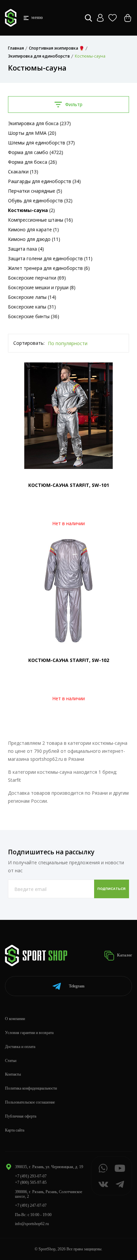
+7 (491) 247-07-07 (31, 1205)
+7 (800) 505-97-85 (31, 1182)
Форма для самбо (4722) (35, 152)
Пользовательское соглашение (30, 1102)
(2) (31, 210)
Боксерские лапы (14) (32, 297)
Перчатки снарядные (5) (35, 191)
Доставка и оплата (20, 1046)
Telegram (76, 986)
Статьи (10, 1060)
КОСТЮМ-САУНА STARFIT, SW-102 (68, 660)
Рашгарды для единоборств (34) (44, 181)
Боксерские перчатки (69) (37, 278)
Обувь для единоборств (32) (40, 200)
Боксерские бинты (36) (33, 316)
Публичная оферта (20, 1116)
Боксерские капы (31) (32, 307)
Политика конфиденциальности (31, 1088)
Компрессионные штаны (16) (40, 220)
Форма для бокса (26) (32, 162)
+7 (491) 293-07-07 (31, 1176)
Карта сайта (14, 1130)
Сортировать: (29, 343)
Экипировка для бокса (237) (39, 123)
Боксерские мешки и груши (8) (41, 287)
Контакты (13, 1074)
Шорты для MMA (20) (32, 133)
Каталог (124, 955)
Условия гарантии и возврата (29, 1032)
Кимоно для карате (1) (33, 229)
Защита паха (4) (26, 249)
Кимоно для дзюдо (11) (34, 239)
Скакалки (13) (23, 171)
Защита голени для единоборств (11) (50, 258)
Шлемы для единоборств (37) (41, 142)
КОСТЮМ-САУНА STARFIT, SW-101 (68, 485)
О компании (15, 1018)
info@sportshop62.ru (32, 1223)
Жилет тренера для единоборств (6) (49, 268)
